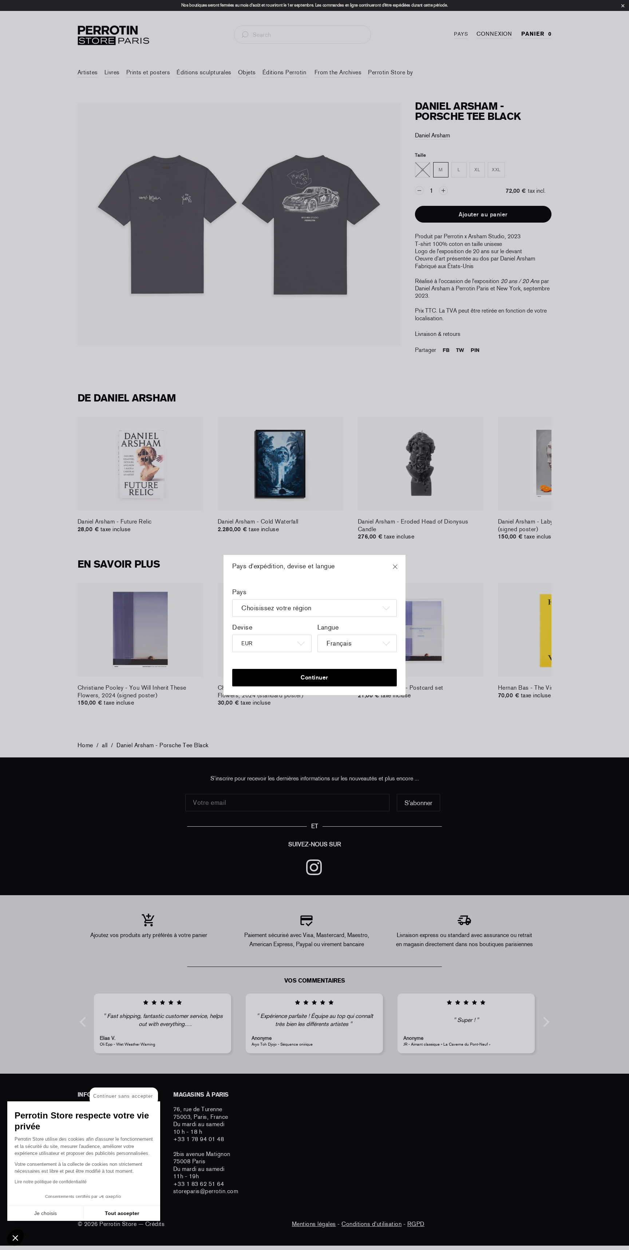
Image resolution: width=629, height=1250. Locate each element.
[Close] (402, 570)
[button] (15, 1237)
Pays (239, 592)
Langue (328, 627)
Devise (242, 627)
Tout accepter (122, 1213)
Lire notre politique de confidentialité (51, 1181)
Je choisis (45, 1213)
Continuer (314, 677)
